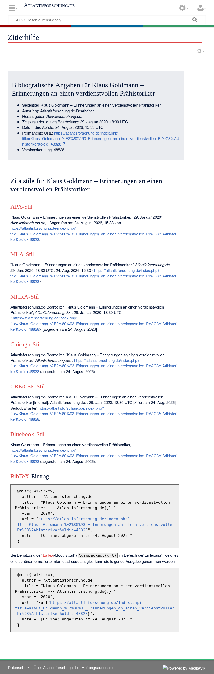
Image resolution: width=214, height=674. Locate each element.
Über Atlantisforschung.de (56, 667)
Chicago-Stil (25, 344)
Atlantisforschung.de (49, 5)
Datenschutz (18, 667)
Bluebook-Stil (27, 434)
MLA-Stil (22, 254)
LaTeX (48, 555)
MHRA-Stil (24, 296)
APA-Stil (21, 207)
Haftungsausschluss (99, 667)
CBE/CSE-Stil (27, 386)
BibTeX (19, 476)
